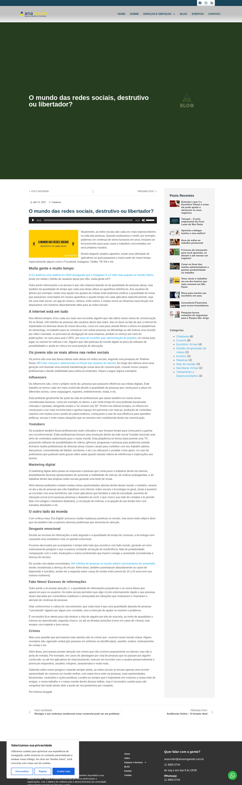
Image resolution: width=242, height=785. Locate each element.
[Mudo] (143, 220)
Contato (214, 13)
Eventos (198, 13)
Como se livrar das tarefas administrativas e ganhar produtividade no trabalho (195, 268)
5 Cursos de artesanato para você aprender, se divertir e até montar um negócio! (194, 254)
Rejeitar (43, 771)
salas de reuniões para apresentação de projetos (108, 338)
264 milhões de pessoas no (87, 563)
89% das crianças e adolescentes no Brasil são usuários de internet (76, 363)
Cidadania (56, 202)
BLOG (183, 13)
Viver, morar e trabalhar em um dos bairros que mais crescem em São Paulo (194, 282)
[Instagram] (206, 3)
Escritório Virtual (186, 344)
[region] (43, 759)
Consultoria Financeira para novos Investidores (195, 304)
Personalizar (22, 771)
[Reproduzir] (33, 220)
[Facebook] (200, 3)
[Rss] (212, 3)
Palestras (182, 360)
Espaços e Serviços (157, 13)
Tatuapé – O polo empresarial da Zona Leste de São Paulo (192, 222)
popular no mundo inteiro (138, 275)
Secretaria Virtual (187, 368)
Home (121, 13)
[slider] (150, 220)
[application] (93, 220)
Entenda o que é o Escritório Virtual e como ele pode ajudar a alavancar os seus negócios (195, 207)
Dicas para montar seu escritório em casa (193, 294)
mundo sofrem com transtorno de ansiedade (129, 563)
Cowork (181, 340)
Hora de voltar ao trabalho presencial (192, 241)
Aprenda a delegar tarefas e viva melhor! (193, 231)
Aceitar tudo (63, 771)
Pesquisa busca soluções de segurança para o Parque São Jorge (195, 315)
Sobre (134, 13)
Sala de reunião (186, 364)
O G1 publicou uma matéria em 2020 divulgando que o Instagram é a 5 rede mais (76, 275)
